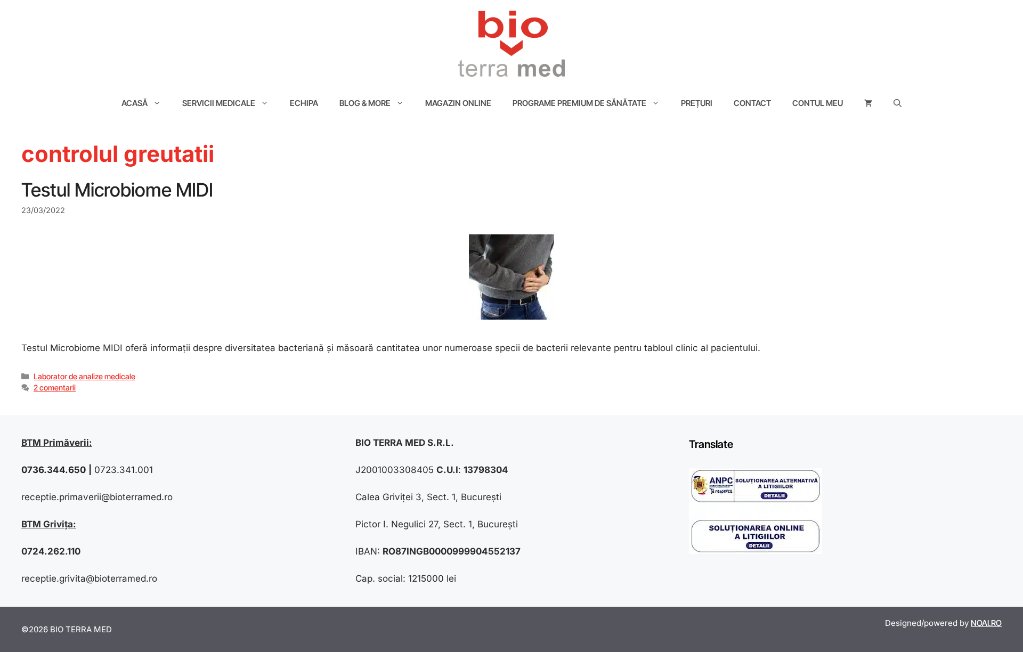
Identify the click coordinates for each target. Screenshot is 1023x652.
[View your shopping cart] (868, 103)
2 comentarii (55, 387)
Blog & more (365, 103)
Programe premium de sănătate (579, 103)
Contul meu (817, 103)
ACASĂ (134, 103)
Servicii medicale (218, 103)
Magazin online (458, 103)
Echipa (304, 103)
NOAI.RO (986, 623)
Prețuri (696, 103)
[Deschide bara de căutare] (897, 103)
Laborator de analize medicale (84, 376)
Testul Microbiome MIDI (117, 189)
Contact (752, 103)
